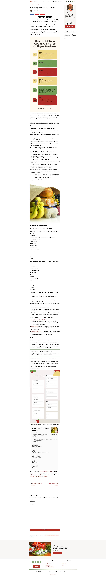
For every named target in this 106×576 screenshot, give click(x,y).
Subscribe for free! (57, 552)
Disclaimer (48, 565)
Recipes (48, 1)
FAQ (63, 565)
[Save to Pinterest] (37, 14)
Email (31, 525)
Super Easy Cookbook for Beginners (38, 474)
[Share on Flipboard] (42, 14)
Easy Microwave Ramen (36, 331)
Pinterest (39, 476)
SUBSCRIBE (54, 1)
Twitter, (35, 476)
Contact (59, 1)
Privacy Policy (48, 563)
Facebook (32, 476)
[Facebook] (33, 562)
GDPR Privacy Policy (53, 574)
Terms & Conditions (50, 566)
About (44, 1)
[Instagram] (38, 562)
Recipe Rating (32, 499)
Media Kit (64, 563)
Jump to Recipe (42, 17)
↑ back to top (37, 566)
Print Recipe (49, 17)
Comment (32, 504)
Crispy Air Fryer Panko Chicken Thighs (39, 319)
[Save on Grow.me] (45, 14)
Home (31, 4)
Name (31, 520)
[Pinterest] (35, 562)
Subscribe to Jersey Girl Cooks (46, 471)
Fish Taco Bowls (34, 326)
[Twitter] (40, 562)
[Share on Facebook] (32, 14)
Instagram (45, 476)
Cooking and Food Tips (36, 4)
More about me (69, 26)
